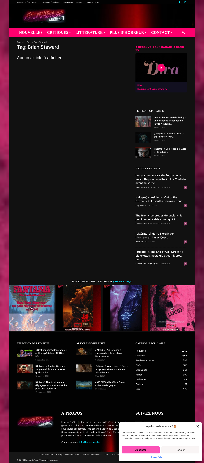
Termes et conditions (92, 454)
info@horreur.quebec (90, 442)
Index (107, 454)
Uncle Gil (139, 242)
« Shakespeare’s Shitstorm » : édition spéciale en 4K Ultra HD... (51, 353)
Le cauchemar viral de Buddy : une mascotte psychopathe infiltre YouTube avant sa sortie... (160, 179)
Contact (160, 32)
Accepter (140, 449)
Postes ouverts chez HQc (72, 2)
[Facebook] (179, 2)
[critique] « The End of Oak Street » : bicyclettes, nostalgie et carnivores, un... (159, 255)
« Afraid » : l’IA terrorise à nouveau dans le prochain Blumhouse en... (108, 353)
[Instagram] (184, 2)
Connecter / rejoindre (50, 2)
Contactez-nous (92, 2)
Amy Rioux (139, 205)
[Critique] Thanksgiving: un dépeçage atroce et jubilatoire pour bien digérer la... (51, 385)
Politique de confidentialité (68, 454)
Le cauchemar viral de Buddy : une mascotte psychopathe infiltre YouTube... (170, 120)
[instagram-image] (32, 308)
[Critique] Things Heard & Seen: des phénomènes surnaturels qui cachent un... (111, 369)
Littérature (89, 32)
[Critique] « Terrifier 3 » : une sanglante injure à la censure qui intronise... (50, 369)
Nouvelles (31, 32)
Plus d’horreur (127, 32)
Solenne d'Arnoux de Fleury (146, 187)
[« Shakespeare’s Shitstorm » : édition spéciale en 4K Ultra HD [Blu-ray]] (25, 352)
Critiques (57, 32)
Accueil (20, 42)
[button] (197, 426)
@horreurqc (122, 281)
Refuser (180, 449)
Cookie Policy (157, 457)
